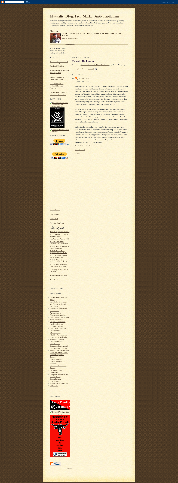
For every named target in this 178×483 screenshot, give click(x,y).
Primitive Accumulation (58, 335)
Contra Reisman (55, 379)
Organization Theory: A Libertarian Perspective (58, 93)
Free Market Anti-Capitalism (56, 371)
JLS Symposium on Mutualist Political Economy (56, 85)
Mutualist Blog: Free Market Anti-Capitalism (84, 16)
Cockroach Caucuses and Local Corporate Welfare (59, 347)
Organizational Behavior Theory (58, 298)
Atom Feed (54, 280)
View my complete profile (70, 38)
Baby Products (55, 214)
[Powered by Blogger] (55, 465)
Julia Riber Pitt (83, 78)
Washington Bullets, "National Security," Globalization (57, 341)
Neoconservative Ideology (59, 337)
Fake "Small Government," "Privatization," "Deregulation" (59, 330)
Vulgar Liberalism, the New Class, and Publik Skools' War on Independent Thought (59, 353)
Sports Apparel (55, 210)
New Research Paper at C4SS (59, 239)
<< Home (77, 153)
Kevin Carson (75, 33)
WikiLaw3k (54, 218)
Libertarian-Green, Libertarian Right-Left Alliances (58, 361)
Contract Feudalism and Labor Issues (58, 309)
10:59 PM (91, 69)
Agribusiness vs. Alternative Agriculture (58, 314)
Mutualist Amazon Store (58, 275)
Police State (54, 385)
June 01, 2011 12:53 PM (82, 145)
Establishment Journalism (59, 383)
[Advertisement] (102, 51)
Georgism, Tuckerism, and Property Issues (59, 375)
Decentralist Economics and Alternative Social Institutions (58, 304)
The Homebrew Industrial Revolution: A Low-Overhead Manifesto (59, 64)
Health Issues (54, 381)
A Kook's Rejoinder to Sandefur (59, 232)
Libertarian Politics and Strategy (58, 367)
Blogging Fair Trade (57, 223)
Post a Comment (80, 150)
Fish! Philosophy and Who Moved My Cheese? (59, 318)
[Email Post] (95, 69)
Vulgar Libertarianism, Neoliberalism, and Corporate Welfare (58, 323)
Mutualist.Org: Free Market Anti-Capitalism (59, 71)
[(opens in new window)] (59, 106)
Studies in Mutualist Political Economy (57, 78)
